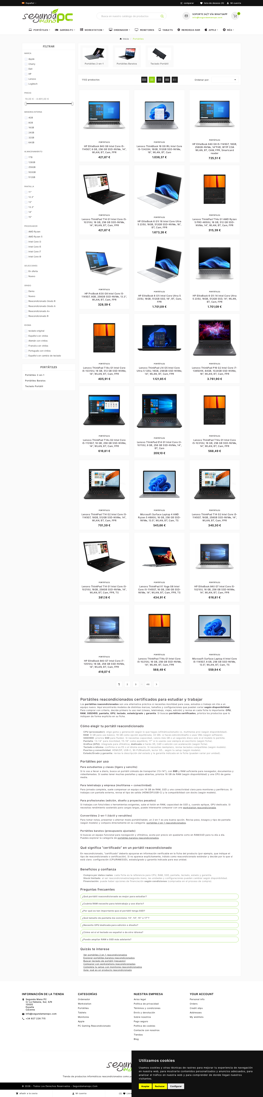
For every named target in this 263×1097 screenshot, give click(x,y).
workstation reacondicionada (199, 807)
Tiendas (138, 1034)
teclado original (36, 330)
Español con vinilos (38, 335)
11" (30, 192)
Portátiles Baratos (35, 380)
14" (30, 212)
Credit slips (196, 1008)
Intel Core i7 (34, 251)
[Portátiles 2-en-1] (94, 53)
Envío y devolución (144, 1012)
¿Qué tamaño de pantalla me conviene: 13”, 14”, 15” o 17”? (115, 918)
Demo (31, 291)
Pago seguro (141, 1021)
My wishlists (196, 1017)
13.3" (31, 207)
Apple (31, 59)
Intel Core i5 (34, 246)
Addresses (196, 1012)
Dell (30, 69)
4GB (30, 117)
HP (30, 74)
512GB (31, 177)
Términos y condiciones (147, 1008)
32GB (31, 137)
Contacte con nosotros (147, 1030)
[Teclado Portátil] (159, 53)
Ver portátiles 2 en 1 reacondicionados (105, 954)
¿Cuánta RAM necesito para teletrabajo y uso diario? (113, 903)
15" (30, 217)
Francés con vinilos (38, 345)
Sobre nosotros (142, 1017)
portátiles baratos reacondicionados (138, 838)
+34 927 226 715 (36, 1018)
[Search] (162, 16)
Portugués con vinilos (39, 350)
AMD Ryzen (34, 231)
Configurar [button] (176, 1086)
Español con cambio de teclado (44, 355)
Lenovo (32, 79)
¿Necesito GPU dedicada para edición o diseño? (110, 925)
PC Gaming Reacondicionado (94, 1025)
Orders (194, 1003)
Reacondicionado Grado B (41, 301)
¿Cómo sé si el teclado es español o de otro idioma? (112, 932)
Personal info (197, 999)
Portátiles (48, 367)
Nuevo (31, 276)
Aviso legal (140, 999)
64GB (31, 142)
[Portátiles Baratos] (127, 53)
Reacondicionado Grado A (41, 306)
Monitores (83, 1017)
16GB (31, 127)
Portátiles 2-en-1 (34, 375)
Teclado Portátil (34, 386)
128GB (31, 162)
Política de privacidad (146, 1003)
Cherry (31, 64)
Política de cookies (144, 1025)
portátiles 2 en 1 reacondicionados (166, 822)
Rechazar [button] (160, 1086)
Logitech (32, 83)
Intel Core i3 (34, 241)
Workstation (84, 1003)
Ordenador (84, 999)
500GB (32, 172)
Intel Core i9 (34, 256)
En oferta (33, 271)
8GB (30, 122)
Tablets (82, 1012)
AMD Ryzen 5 (35, 236)
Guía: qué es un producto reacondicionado (107, 970)
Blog (136, 1039)
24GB (31, 132)
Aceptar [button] (145, 1086)
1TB (30, 157)
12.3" (31, 197)
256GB (32, 167)
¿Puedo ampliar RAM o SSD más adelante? (107, 939)
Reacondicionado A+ (39, 311)
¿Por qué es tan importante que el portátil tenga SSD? (113, 910)
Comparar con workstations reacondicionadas (109, 964)
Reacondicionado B (38, 316)
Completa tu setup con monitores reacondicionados (112, 967)
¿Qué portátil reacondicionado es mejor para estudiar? (114, 896)
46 (148, 684)
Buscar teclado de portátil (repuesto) (104, 961)
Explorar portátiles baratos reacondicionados (109, 958)
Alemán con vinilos (37, 340)
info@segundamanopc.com (41, 1013)
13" (30, 202)
